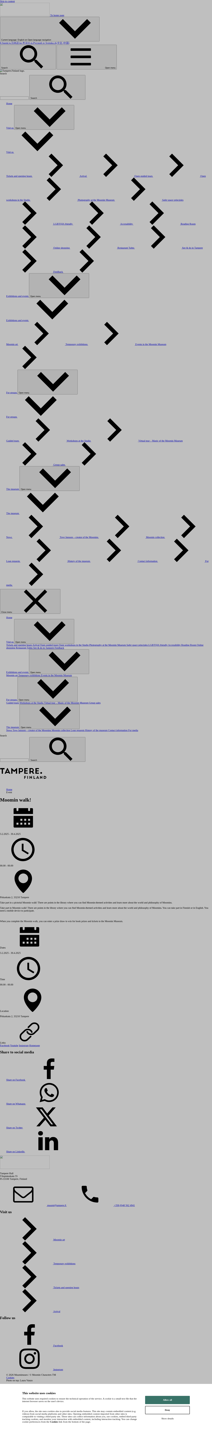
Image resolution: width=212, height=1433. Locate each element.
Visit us (10, 128)
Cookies (10, 1377)
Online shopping (61, 248)
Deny (167, 1410)
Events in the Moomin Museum (56, 675)
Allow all (167, 1400)
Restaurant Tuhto (126, 248)
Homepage (34, 1045)
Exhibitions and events (17, 296)
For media (133, 730)
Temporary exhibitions (76, 344)
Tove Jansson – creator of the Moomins (79, 537)
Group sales (59, 464)
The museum (13, 489)
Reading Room (189, 645)
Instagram (24, 1045)
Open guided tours (143, 176)
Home (9, 103)
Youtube (14, 1045)
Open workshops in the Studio (74, 645)
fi (4, 43)
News (9, 537)
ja (14, 43)
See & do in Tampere (44, 648)
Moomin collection (155, 537)
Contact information (148, 561)
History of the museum (79, 561)
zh (61, 43)
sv (48, 43)
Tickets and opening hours (19, 176)
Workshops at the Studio (79, 440)
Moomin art (12, 344)
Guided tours (13, 440)
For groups (12, 392)
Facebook (5, 1045)
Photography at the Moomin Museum (96, 200)
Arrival (83, 176)
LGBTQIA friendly (63, 224)
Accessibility (126, 224)
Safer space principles (137, 645)
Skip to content (7, 1)
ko (24, 43)
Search (4, 68)
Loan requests (13, 561)
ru (36, 43)
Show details (167, 1418)
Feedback (58, 271)
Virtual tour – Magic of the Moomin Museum (66, 703)
